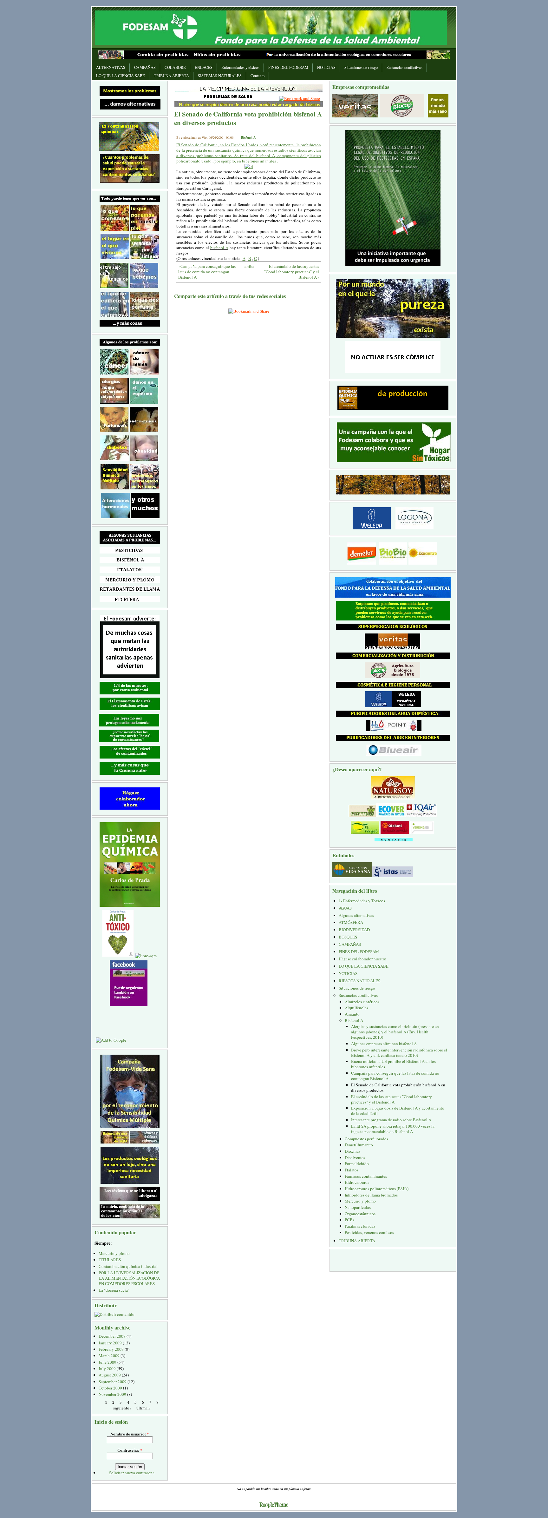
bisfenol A (219, 247)
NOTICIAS (326, 67)
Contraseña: (129, 1450)
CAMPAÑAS (145, 67)
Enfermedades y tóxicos (240, 67)
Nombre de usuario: (129, 1433)
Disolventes (355, 1157)
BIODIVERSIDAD (354, 929)
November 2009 (112, 1394)
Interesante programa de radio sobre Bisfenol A (391, 1120)
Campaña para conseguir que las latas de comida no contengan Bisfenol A (395, 1075)
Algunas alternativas (356, 915)
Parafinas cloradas (360, 1226)
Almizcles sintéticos (362, 1001)
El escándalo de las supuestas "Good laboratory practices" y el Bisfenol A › (291, 272)
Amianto (352, 1014)
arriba (247, 266)
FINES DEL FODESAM (288, 67)
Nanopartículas (358, 1207)
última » (143, 1407)
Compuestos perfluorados (366, 1139)
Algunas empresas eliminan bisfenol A (384, 1043)
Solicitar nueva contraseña (131, 1472)
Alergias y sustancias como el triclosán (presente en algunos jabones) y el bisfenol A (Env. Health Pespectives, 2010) (395, 1032)
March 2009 (109, 1355)
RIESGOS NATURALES (359, 981)
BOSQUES (348, 937)
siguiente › (122, 1407)
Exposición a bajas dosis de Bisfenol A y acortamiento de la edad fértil (397, 1110)
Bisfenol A (248, 137)
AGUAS (345, 908)
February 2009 (111, 1349)
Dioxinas (352, 1151)
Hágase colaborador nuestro (362, 959)
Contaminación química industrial (128, 1266)
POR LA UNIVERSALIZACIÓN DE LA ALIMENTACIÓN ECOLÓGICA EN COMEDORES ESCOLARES (129, 1278)
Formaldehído (357, 1163)
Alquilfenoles (356, 1008)
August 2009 (110, 1375)
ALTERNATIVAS (110, 67)
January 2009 (110, 1343)
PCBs (349, 1220)
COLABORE (175, 67)
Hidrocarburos (357, 1182)
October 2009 (110, 1388)
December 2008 (112, 1336)
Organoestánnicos (360, 1213)
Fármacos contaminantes (366, 1176)
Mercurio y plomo (114, 1253)
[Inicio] (271, 27)
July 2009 (107, 1368)
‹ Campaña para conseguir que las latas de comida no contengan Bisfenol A (207, 272)
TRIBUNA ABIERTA (171, 75)
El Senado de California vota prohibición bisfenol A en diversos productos (398, 1087)
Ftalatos (351, 1170)
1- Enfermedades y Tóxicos (362, 901)
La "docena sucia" (114, 1290)
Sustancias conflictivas (404, 67)
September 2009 (113, 1381)
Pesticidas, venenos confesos (369, 1232)
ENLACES (203, 67)
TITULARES (110, 1260)
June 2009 (107, 1362)
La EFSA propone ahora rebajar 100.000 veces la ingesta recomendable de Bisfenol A (392, 1128)
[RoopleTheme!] (274, 1505)
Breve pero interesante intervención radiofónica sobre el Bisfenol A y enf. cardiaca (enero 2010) (399, 1052)
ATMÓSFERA (351, 922)
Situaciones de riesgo (361, 67)
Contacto (257, 75)
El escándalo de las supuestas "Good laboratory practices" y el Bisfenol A (391, 1099)
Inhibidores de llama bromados (371, 1195)
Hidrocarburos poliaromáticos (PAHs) (376, 1188)
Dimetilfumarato (359, 1145)
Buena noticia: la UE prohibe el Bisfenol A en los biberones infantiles (393, 1064)
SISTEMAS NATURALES (220, 75)
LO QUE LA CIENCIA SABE (120, 75)
